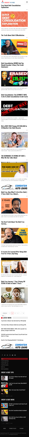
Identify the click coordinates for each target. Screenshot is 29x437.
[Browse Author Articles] (2, 9)
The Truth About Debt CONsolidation (12, 35)
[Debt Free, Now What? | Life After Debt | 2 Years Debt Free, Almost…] (14, 206)
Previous (5, 313)
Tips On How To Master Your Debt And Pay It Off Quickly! (13, 321)
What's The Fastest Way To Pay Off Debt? (17, 390)
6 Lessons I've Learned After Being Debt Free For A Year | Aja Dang (14, 252)
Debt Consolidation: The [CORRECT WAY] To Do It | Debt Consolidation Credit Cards (14, 96)
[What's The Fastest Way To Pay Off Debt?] (4, 391)
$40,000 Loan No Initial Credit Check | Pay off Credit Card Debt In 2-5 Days (14, 335)
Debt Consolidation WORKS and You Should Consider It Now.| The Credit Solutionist (12, 65)
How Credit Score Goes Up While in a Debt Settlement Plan (17, 417)
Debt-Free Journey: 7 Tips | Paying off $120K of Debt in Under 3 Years (13, 282)
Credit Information (4, 365)
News (4, 428)
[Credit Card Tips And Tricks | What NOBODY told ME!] (4, 384)
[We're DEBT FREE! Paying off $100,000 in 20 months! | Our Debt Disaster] (14, 139)
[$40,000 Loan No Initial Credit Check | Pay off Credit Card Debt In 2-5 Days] (4, 405)
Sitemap (22, 428)
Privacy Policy (12, 428)
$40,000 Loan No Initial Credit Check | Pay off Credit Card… (18, 404)
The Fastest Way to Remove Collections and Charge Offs (13, 325)
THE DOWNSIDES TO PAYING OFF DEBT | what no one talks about (13, 157)
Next (3, 315)
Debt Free (3, 367)
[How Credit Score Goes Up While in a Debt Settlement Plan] (4, 418)
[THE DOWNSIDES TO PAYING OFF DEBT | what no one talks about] (14, 169)
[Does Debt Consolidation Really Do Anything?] (4, 412)
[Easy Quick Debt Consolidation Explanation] (14, 19)
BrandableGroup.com (4, 434)
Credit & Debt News (5, 361)
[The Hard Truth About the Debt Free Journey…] (14, 235)
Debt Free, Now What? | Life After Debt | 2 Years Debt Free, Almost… (14, 193)
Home (2, 359)
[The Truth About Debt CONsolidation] (14, 47)
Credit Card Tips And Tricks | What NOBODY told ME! (18, 383)
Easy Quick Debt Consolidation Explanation (11, 6)
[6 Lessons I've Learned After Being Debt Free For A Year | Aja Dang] (14, 265)
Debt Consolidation (4, 369)
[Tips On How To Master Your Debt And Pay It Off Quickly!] (4, 378)
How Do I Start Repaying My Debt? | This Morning (12, 340)
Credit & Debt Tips (4, 363)
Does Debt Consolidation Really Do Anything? (18, 410)
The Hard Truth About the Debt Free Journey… (12, 223)
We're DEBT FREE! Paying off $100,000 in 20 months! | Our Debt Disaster (14, 127)
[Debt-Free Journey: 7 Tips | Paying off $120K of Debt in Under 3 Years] (14, 295)
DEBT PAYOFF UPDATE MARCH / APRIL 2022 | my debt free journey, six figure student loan (14, 329)
